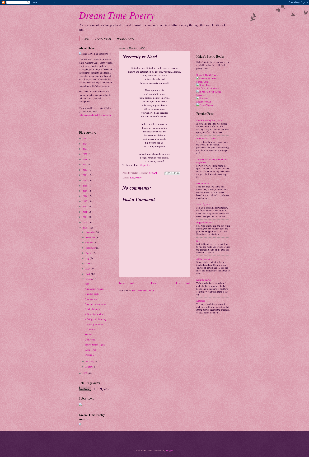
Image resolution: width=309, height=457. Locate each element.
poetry (146, 165)
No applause (91, 298)
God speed (90, 339)
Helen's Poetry (125, 39)
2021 (85, 159)
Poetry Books (103, 39)
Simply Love (202, 81)
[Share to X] (172, 173)
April (88, 273)
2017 (85, 180)
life (141, 165)
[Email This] (166, 173)
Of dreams (90, 329)
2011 (85, 211)
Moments (200, 95)
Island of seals (92, 293)
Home (85, 39)
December (90, 231)
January (89, 366)
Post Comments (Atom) (143, 290)
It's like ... (89, 354)
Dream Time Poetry (117, 14)
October (89, 242)
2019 (85, 169)
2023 (85, 148)
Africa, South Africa (95, 314)
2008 (85, 227)
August (89, 252)
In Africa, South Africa (207, 88)
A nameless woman (94, 288)
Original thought (92, 309)
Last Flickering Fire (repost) (209, 120)
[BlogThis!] (169, 173)
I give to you (90, 349)
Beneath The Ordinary (207, 75)
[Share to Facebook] (175, 173)
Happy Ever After (204, 222)
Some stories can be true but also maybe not (212, 161)
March (88, 279)
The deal (89, 334)
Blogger (169, 450)
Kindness (200, 300)
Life (132, 177)
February (90, 361)
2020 (85, 164)
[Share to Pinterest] (178, 173)
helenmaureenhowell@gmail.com (95, 114)
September (90, 247)
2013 (85, 201)
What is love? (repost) (206, 138)
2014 (85, 196)
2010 (85, 217)
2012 (85, 206)
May (87, 268)
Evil (198, 240)
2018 (85, 175)
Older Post (183, 283)
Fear (87, 283)
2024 (85, 143)
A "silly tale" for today (95, 319)
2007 (85, 373)
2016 (85, 185)
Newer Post (126, 283)
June (87, 263)
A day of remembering (95, 303)
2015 (85, 190)
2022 (85, 154)
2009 (85, 222)
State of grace (203, 204)
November (90, 237)
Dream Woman (203, 101)
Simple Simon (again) (95, 344)
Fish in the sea (203, 183)
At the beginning (204, 258)
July (87, 258)
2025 (85, 138)
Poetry (138, 177)
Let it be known (203, 279)
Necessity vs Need (94, 324)
